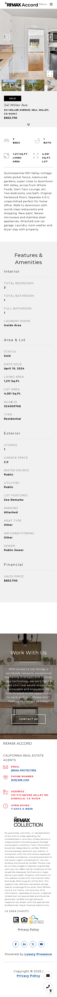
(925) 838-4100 (20, 780)
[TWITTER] (33, 944)
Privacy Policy (28, 929)
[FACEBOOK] (16, 944)
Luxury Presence (38, 954)
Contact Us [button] (28, 719)
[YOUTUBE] (41, 944)
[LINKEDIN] (24, 944)
